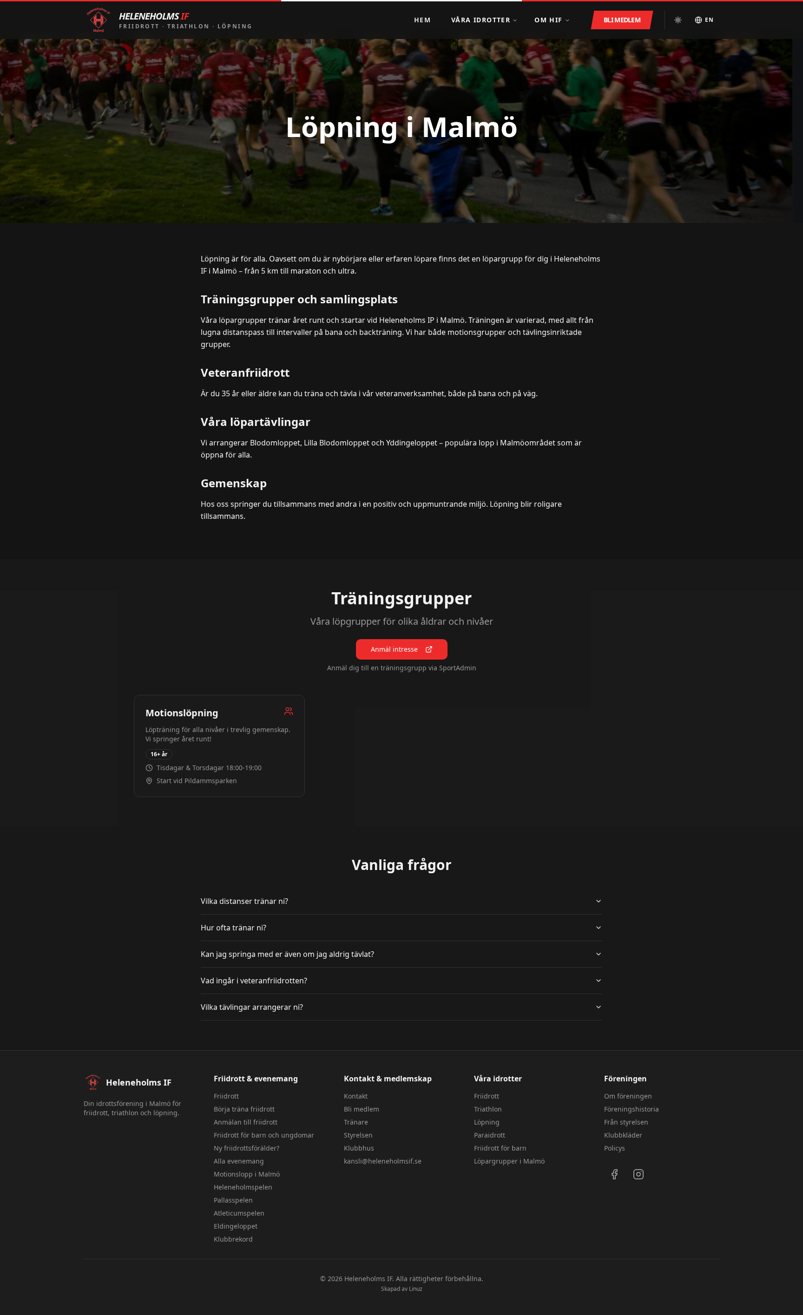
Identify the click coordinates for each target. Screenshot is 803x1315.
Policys (614, 1148)
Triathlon (488, 1109)
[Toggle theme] (678, 20)
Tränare (356, 1122)
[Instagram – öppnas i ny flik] (638, 1174)
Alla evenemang (239, 1161)
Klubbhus (359, 1148)
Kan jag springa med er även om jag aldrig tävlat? (287, 954)
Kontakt (356, 1096)
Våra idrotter (480, 19)
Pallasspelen (233, 1200)
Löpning (487, 1122)
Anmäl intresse (394, 649)
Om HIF (548, 19)
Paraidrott (489, 1135)
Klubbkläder (623, 1135)
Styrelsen (358, 1135)
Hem (422, 19)
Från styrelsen (626, 1122)
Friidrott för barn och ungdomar (264, 1135)
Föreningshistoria (631, 1109)
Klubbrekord (233, 1239)
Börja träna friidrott (244, 1109)
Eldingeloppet (235, 1226)
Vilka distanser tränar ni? (244, 901)
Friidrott (226, 1096)
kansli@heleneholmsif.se (382, 1161)
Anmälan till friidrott (245, 1122)
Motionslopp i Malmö (247, 1174)
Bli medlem (361, 1109)
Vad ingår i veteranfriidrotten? (254, 980)
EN (709, 20)
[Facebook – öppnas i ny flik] (614, 1174)
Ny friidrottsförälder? (246, 1148)
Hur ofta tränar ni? (233, 927)
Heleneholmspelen (243, 1187)
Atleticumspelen (239, 1213)
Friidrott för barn (500, 1148)
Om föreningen (628, 1096)
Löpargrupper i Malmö (509, 1161)
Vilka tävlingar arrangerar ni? (252, 1007)
